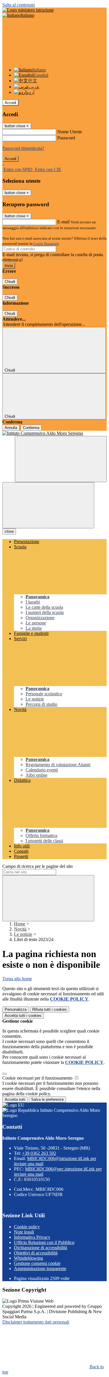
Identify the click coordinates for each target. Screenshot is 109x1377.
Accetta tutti (23, 1015)
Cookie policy (27, 1226)
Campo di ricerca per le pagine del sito (37, 866)
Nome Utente (69, 131)
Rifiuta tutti (49, 1009)
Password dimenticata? (23, 148)
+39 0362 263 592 (39, 1153)
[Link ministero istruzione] (28, 10)
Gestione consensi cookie (37, 1263)
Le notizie (23, 934)
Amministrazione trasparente (40, 1268)
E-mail (63, 221)
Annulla (11, 428)
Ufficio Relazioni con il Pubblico (44, 1242)
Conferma (31, 428)
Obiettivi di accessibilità (36, 1252)
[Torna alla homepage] (54, 433)
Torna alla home (17, 978)
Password (66, 137)
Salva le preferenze (47, 1099)
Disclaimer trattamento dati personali (35, 1321)
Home (19, 923)
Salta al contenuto (18, 4)
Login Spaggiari (46, 243)
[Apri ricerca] (61, 459)
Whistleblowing (28, 1258)
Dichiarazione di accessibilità (40, 1247)
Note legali (24, 1231)
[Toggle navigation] (48, 505)
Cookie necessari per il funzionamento (38, 1078)
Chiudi (10, 281)
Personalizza (15, 1009)
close (9, 531)
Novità (20, 929)
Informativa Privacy (32, 1237)
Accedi (10, 102)
